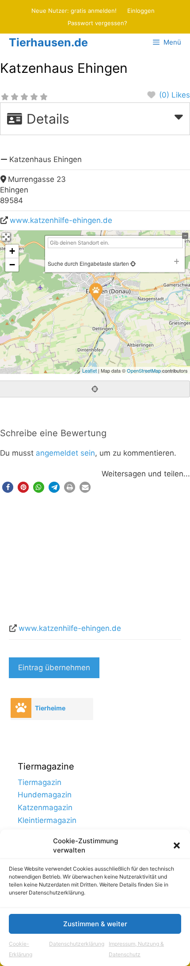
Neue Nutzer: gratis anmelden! (74, 10)
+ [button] (12, 251)
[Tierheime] (21, 708)
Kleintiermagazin (47, 820)
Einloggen (141, 10)
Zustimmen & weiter (95, 924)
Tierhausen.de (48, 42)
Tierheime (50, 708)
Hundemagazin (45, 794)
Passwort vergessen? (97, 22)
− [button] (12, 264)
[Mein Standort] (132, 263)
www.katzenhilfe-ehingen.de (61, 220)
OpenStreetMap (144, 370)
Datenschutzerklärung (76, 943)
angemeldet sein (65, 453)
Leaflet (89, 370)
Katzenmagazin (45, 807)
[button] (176, 845)
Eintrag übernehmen (54, 667)
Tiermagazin (39, 782)
